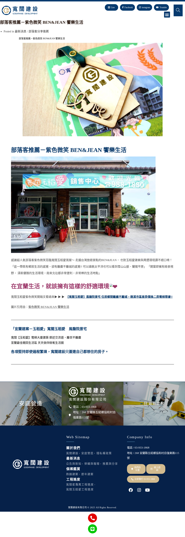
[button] (167, 15)
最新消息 (20, 31)
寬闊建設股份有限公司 (88, 399)
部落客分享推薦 (39, 31)
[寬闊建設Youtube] (147, 490)
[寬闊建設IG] (139, 490)
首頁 (2, 38)
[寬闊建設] (87, 391)
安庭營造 (31, 403)
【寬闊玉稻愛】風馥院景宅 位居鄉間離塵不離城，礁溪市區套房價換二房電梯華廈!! (120, 296)
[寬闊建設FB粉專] (130, 490)
